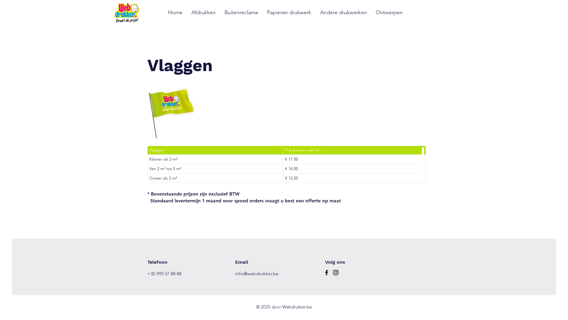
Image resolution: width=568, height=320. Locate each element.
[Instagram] (335, 272)
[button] (241, 12)
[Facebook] (326, 272)
